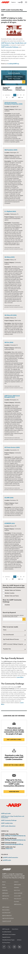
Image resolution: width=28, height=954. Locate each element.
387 (13, 97)
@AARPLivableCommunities (10, 857)
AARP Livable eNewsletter (8, 826)
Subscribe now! (14, 791)
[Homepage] (5, 2)
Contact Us (16, 881)
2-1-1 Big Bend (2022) (10, 211)
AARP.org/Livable (6, 813)
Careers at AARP (17, 895)
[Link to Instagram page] (14, 947)
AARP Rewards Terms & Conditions (8, 934)
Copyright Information (6, 937)
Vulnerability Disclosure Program (8, 940)
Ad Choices (19, 940)
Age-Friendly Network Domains (11, 639)
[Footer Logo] (6, 869)
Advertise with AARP (18, 893)
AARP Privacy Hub (5, 929)
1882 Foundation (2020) (10, 150)
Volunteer (4, 887)
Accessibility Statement (6, 931)
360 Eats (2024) (8, 342)
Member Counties (9, 593)
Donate (3, 884)
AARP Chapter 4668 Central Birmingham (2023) (12, 396)
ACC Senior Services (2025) (12, 447)
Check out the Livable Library (14, 765)
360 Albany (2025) (9, 257)
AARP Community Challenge (9, 820)
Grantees (7, 604)
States (4, 630)
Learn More (20, 677)
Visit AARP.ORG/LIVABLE (14, 739)
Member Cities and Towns (12, 595)
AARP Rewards (5, 893)
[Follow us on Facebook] (4, 947)
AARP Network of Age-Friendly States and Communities (12, 817)
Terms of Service (15, 929)
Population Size (7, 649)
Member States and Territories (13, 590)
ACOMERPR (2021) (9, 523)
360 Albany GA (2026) (10, 315)
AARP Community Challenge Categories (13, 644)
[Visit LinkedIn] (19, 947)
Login (19, 2)
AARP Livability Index (7, 823)
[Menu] (2, 15)
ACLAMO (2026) (8, 497)
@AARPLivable (7, 860)
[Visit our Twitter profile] (9, 947)
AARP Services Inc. (17, 904)
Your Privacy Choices (6, 942)
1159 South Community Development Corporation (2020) (13, 103)
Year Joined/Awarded (8, 634)
